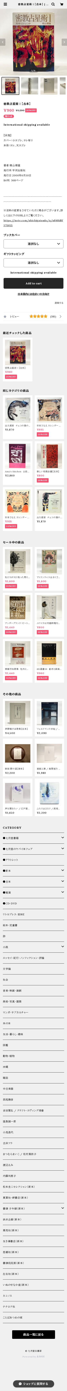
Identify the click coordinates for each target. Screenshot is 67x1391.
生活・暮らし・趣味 (13, 1034)
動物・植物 (9, 1056)
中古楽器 (8, 1088)
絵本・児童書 (10, 925)
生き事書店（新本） (13, 1241)
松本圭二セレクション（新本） (19, 1186)
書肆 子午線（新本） (14, 1208)
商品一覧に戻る (33, 1334)
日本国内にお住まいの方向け (33, 294)
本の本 (7, 1023)
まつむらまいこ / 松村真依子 (19, 1154)
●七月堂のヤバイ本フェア (18, 849)
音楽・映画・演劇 (12, 990)
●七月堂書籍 (11, 838)
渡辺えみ (8, 1165)
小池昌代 (8, 1132)
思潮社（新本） (11, 1252)
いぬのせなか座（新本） (16, 1285)
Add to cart (34, 283)
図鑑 (5, 1045)
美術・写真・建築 (12, 1001)
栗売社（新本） (11, 1230)
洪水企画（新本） (12, 1219)
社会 (5, 979)
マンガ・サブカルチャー (15, 1012)
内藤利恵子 (9, 1176)
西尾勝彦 (8, 1099)
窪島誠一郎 (9, 1121)
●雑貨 (7, 892)
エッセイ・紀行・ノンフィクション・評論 (23, 958)
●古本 (7, 881)
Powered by (30, 1356)
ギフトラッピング (14, 254)
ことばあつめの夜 (12, 1317)
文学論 (7, 969)
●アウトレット (10, 860)
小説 (5, 947)
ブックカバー (12, 235)
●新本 (7, 870)
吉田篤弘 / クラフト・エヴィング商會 (23, 1110)
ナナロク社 (9, 1306)
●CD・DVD (10, 903)
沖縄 (5, 1067)
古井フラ (8, 1143)
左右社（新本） (11, 1274)
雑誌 (5, 1077)
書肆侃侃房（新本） (13, 1263)
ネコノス (7, 1295)
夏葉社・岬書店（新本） (15, 1197)
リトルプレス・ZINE (13, 914)
